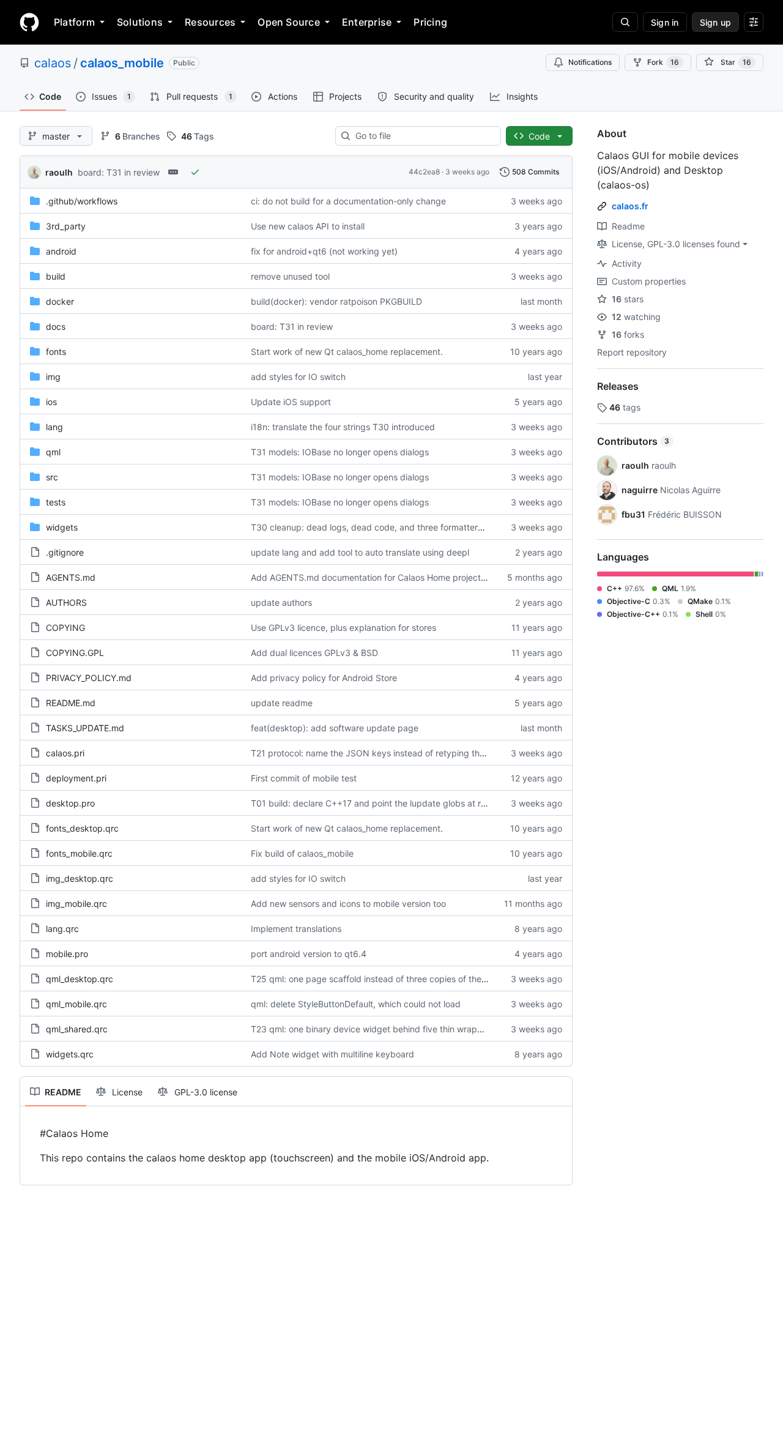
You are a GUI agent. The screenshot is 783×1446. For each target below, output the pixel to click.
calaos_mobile (122, 63)
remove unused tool (290, 276)
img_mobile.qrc (76, 903)
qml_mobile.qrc (76, 1004)
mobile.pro (67, 953)
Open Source (289, 22)
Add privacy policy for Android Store (324, 678)
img (53, 376)
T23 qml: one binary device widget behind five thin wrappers (373, 1029)
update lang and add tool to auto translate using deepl (360, 552)
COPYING (65, 627)
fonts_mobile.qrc (79, 853)
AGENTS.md (70, 577)
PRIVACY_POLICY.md (89, 678)
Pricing (430, 22)
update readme (282, 703)
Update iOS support (291, 402)
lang (54, 427)
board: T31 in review (119, 172)
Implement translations (296, 928)
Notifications (590, 62)
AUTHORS (66, 602)
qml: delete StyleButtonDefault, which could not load (356, 1004)
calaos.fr (630, 206)
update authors (281, 602)
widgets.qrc (70, 1054)
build (55, 276)
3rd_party (66, 226)
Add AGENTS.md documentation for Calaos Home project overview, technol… (405, 577)
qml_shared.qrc (77, 1029)
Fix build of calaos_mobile (302, 853)
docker (60, 301)
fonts (56, 351)
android (61, 251)
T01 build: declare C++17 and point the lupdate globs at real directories (394, 803)
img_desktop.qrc (79, 878)
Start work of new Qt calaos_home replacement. (347, 351)
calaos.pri (65, 753)
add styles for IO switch (298, 376)
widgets (62, 527)
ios (51, 402)
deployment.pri (76, 778)
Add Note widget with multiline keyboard (332, 1054)
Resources (210, 22)
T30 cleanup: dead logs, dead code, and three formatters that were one (395, 527)
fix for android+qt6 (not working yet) (324, 251)
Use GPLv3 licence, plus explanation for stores (343, 627)
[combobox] (423, 136)
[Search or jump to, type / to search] (625, 22)
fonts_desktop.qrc (82, 828)
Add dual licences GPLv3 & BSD (314, 652)
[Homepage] (29, 22)
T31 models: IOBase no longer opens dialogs (340, 452)
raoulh (59, 172)
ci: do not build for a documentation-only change (348, 201)
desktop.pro (70, 803)
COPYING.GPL (75, 652)
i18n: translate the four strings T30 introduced (343, 427)
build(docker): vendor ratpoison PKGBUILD (336, 301)
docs (55, 326)
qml (53, 452)
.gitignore (65, 552)
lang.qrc (62, 928)
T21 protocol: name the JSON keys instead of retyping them (371, 753)
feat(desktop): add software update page (334, 728)
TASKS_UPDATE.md (85, 728)
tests (55, 502)
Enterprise (367, 22)
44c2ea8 (424, 171)
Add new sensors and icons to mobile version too (348, 903)
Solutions (140, 22)
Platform (74, 22)
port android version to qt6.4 (308, 953)
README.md (70, 703)
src (52, 477)
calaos (52, 63)
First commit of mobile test (304, 778)
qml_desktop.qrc (79, 979)
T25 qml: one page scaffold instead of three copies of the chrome (382, 979)
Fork (663, 62)
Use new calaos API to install (308, 226)
